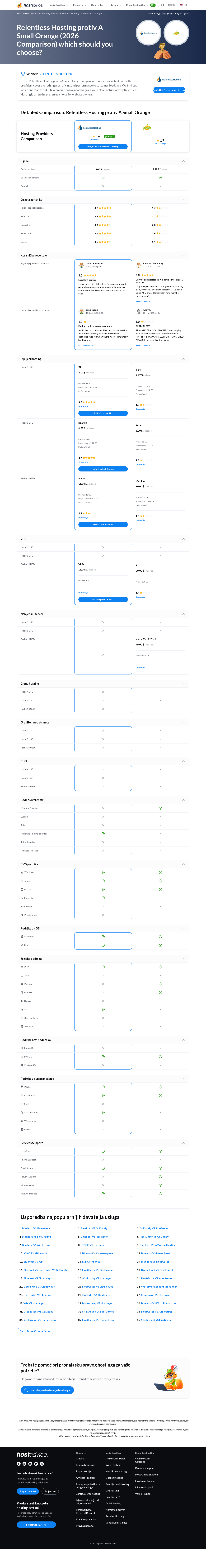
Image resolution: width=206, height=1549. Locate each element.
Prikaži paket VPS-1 (103, 599)
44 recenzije (160, 143)
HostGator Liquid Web (97, 1286)
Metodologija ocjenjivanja (160, 13)
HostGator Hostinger (38, 1294)
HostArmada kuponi (146, 1474)
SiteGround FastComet (98, 1311)
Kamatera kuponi (144, 1468)
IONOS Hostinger (93, 1244)
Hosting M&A (34, 1524)
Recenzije (78, 5)
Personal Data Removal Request (85, 1511)
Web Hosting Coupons (142, 1460)
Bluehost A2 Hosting (36, 1244)
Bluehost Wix (33, 1261)
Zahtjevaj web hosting (88, 1493)
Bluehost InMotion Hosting (158, 1244)
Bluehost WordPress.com (158, 1303)
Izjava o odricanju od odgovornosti (87, 1502)
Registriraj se (28, 1491)
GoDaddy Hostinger (96, 1294)
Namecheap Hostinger (97, 1303)
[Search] (162, 5)
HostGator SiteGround (97, 1269)
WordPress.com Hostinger (159, 1286)
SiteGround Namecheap (39, 1319)
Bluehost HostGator (155, 1261)
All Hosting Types (115, 1458)
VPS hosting (112, 1490)
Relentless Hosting (56, 74)
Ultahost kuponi (144, 1487)
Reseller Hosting (115, 1516)
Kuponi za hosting (140, 5)
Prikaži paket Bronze (103, 468)
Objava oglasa (182, 13)
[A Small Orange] (160, 129)
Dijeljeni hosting (114, 1477)
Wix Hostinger (34, 1303)
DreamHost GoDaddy (38, 1311)
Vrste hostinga (58, 5)
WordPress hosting (116, 1471)
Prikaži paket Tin (103, 413)
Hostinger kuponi (144, 1480)
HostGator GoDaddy (154, 1236)
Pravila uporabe (85, 1525)
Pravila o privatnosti (87, 1519)
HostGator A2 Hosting (156, 1311)
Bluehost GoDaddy (94, 1228)
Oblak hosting (113, 1503)
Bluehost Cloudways (37, 1278)
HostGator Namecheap (98, 1319)
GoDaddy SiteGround (154, 1228)
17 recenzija (96, 139)
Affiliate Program (85, 1477)
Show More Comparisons (35, 1331)
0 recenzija (83, 406)
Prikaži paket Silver (103, 524)
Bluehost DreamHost (155, 1253)
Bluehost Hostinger (94, 1236)
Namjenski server (115, 1509)
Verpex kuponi (143, 1493)
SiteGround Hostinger (156, 1319)
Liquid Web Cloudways (39, 1286)
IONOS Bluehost (35, 1253)
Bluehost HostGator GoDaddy (45, 1269)
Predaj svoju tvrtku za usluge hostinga (88, 1486)
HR (185, 5)
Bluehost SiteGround (36, 1236)
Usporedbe (97, 5)
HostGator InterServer (156, 1278)
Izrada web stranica (116, 1522)
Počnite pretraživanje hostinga (50, 1390)
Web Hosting (113, 1464)
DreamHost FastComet (157, 1269)
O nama (80, 1458)
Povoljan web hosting (117, 1484)
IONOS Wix (91, 1261)
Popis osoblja (83, 1471)
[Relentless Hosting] (169, 79)
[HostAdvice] (30, 5)
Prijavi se (50, 1491)
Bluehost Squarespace (97, 1253)
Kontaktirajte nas (85, 1464)
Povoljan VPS (113, 1496)
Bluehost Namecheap (36, 1228)
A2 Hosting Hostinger (97, 1278)
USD (171, 5)
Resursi (114, 5)
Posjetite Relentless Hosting (169, 89)
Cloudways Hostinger (156, 1294)
